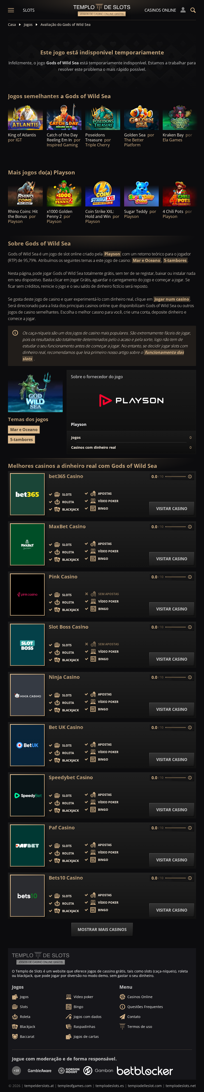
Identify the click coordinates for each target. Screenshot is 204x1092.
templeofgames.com (75, 1085)
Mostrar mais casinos (102, 929)
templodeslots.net (181, 1085)
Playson (112, 254)
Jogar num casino (171, 299)
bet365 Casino (66, 476)
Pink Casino (63, 576)
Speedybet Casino (71, 777)
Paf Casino (62, 827)
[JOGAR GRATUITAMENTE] (64, 116)
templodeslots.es (110, 1085)
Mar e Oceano (146, 260)
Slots (29, 10)
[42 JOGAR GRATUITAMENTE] (25, 116)
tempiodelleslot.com (145, 1085)
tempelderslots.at (39, 1085)
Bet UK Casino (66, 727)
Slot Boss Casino (68, 627)
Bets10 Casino (66, 878)
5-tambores (175, 260)
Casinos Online (160, 10)
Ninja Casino (64, 677)
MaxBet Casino (67, 526)
